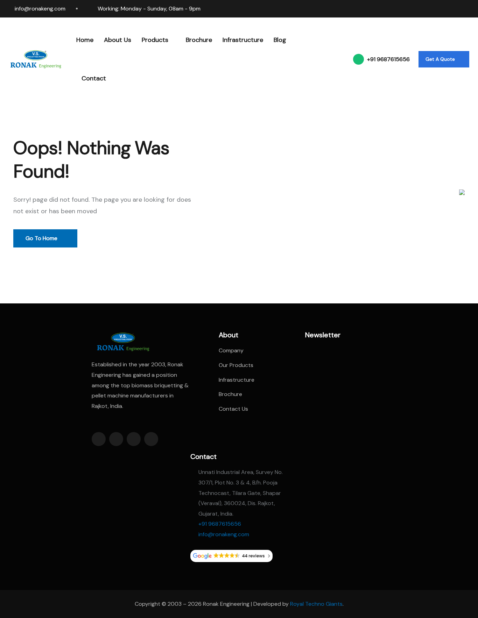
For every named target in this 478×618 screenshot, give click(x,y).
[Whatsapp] (456, 9)
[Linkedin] (430, 9)
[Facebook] (416, 9)
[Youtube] (469, 9)
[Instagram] (443, 9)
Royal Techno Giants (316, 604)
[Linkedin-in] (134, 439)
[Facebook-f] (99, 439)
